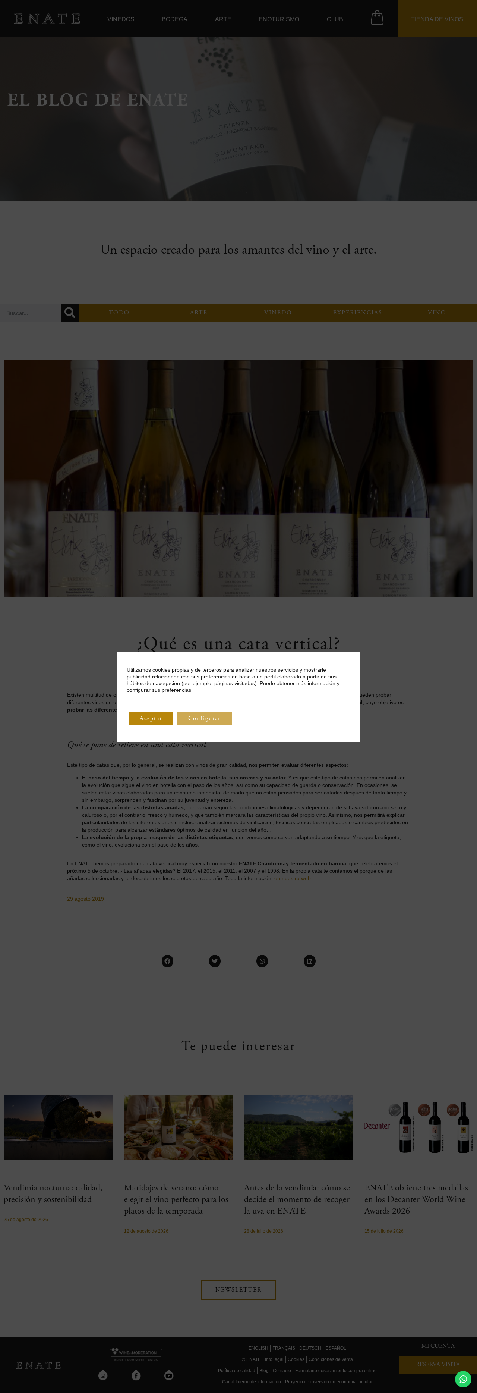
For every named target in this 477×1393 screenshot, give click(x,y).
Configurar (204, 718)
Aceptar (151, 718)
